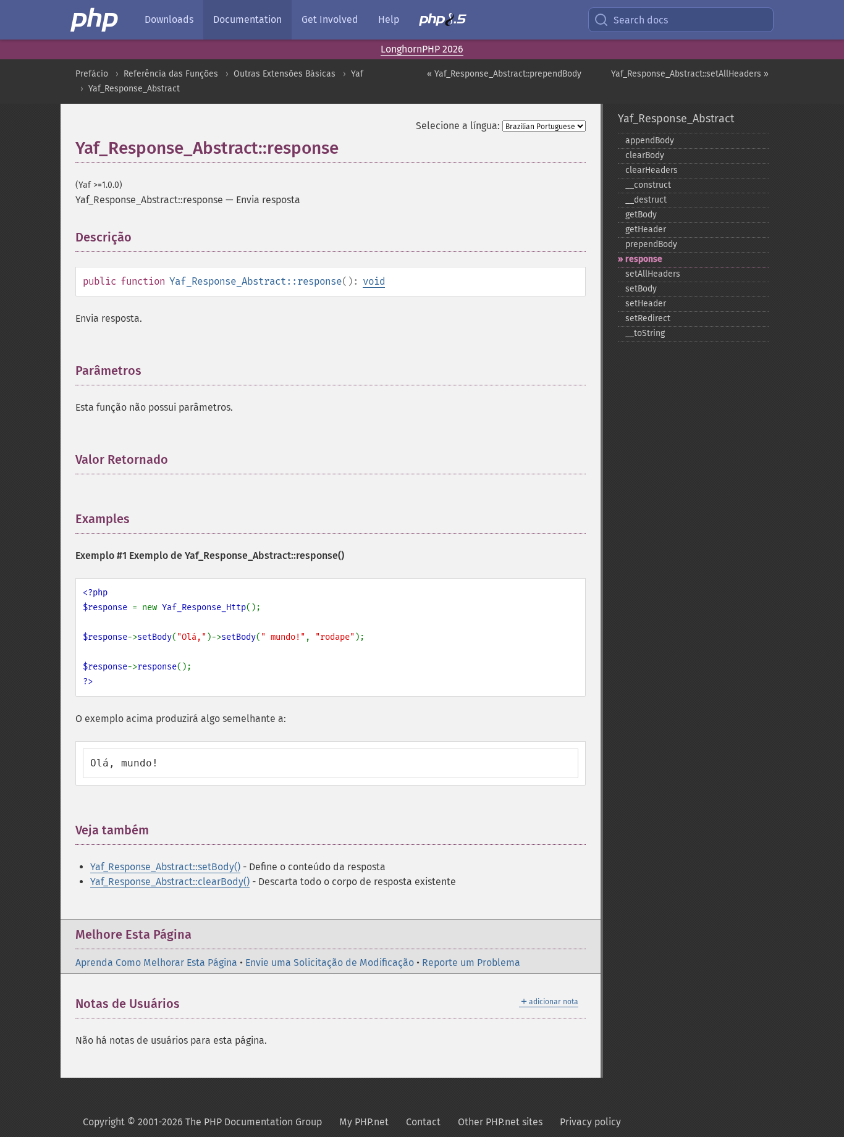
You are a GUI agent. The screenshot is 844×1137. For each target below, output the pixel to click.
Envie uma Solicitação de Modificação (329, 962)
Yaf (357, 74)
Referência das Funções (171, 74)
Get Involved (330, 19)
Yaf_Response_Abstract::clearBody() (170, 881)
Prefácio (91, 74)
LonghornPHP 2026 (422, 49)
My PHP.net (364, 1122)
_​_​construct (648, 185)
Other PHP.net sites (500, 1122)
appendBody (649, 140)
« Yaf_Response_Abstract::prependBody (504, 74)
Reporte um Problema (471, 962)
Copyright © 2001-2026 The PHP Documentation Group (202, 1122)
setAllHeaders (652, 274)
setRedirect (647, 318)
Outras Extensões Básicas (284, 74)
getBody (641, 214)
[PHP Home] (95, 20)
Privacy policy (590, 1122)
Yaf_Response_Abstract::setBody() (165, 867)
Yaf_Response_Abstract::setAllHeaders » (690, 74)
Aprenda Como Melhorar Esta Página (156, 962)
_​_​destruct (646, 200)
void (374, 281)
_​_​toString (645, 333)
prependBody (651, 244)
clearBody (644, 155)
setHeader (645, 303)
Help (388, 19)
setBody (641, 288)
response (643, 259)
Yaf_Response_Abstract (134, 88)
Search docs (641, 20)
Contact (423, 1122)
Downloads (169, 19)
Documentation (247, 19)
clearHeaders (651, 170)
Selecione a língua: (458, 126)
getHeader (645, 229)
